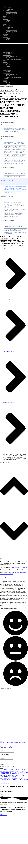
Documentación (7, 299)
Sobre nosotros (7, 7)
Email (1, 794)
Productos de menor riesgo (13, 14)
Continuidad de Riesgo (8, 351)
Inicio (4, 6)
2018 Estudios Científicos (9, 402)
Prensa (5, 17)
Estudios (5, 16)
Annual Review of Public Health (19, 567)
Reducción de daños (11, 12)
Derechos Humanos (11, 13)
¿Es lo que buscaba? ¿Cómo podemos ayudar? (14, 742)
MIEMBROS (9, 9)
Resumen (5, 555)
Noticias (5, 19)
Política (8, 21)
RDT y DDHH (6, 10)
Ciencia (8, 20)
